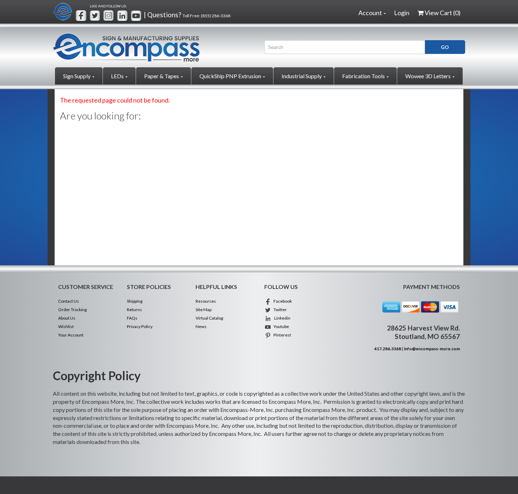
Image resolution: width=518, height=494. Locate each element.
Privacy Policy (140, 326)
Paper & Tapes (162, 76)
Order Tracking (72, 309)
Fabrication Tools (364, 76)
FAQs (132, 318)
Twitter (279, 309)
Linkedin (280, 318)
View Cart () (443, 13)
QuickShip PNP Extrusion (230, 76)
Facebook (281, 301)
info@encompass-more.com (432, 348)
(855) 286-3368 (215, 15)
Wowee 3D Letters (428, 76)
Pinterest (281, 335)
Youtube (280, 326)
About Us (66, 318)
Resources (206, 301)
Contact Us (68, 301)
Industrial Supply (302, 76)
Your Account (71, 335)
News (201, 326)
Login (401, 13)
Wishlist (66, 326)
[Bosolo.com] (153, 47)
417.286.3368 (387, 348)
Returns (134, 309)
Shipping (134, 301)
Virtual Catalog (209, 318)
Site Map (203, 309)
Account (370, 13)
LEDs (118, 76)
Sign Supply (77, 76)
